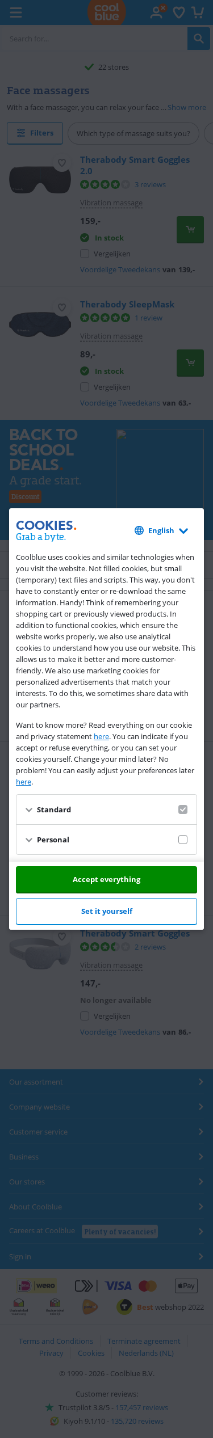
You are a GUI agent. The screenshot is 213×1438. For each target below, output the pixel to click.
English (161, 530)
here (101, 736)
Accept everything (106, 879)
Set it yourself (106, 911)
